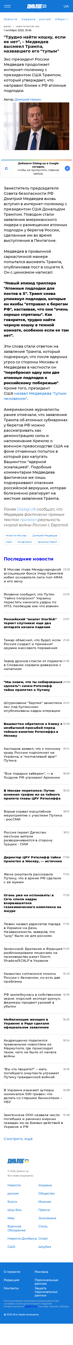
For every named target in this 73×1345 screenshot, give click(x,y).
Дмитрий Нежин (28, 99)
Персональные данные (46, 1281)
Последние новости (28, 559)
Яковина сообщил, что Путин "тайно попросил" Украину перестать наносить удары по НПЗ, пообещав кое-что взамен (31, 600)
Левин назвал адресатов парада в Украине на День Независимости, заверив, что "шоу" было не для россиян (32, 930)
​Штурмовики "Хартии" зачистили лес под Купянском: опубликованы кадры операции (33, 707)
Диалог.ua (31, 1306)
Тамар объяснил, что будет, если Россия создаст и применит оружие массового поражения (32, 644)
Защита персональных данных (46, 1292)
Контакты (11, 1288)
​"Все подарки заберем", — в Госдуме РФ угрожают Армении (32, 775)
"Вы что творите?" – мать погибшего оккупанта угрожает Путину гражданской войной (31, 1073)
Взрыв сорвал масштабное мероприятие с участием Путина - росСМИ (33, 815)
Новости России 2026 (27, 26)
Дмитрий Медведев (45, 535)
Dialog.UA (26, 509)
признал (28, 519)
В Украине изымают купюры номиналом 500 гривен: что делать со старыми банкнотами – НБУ (33, 1096)
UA (66, 6)
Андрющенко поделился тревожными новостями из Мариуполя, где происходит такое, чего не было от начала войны (30, 1048)
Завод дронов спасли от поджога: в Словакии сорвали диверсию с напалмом (33, 665)
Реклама (41, 1272)
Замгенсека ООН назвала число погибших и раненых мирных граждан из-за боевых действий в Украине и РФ (33, 1121)
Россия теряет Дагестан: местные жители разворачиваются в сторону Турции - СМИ (28, 838)
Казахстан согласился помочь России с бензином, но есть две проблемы (32, 977)
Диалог (7, 26)
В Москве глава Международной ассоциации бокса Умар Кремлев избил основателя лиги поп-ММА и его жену (33, 575)
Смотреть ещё (18, 1139)
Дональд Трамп (47, 541)
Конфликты (25, 541)
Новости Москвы (16, 535)
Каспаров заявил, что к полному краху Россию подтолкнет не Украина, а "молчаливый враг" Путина (32, 754)
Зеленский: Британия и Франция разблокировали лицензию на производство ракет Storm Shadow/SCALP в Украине (33, 954)
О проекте (12, 1272)
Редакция (11, 1280)
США (9, 541)
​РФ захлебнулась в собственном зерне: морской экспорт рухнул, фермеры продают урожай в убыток (32, 1000)
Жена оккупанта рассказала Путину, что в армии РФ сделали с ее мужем (32, 878)
